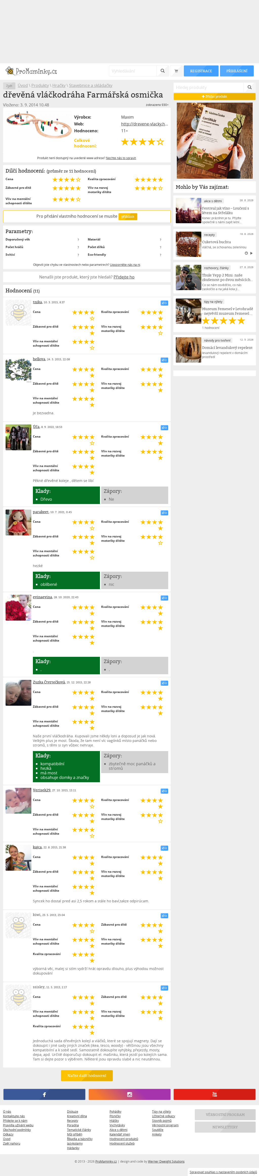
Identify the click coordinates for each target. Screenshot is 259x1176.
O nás (7, 1111)
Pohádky (115, 1111)
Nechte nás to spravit (121, 158)
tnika (37, 302)
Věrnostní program (165, 1125)
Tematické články (79, 1130)
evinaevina (42, 596)
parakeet (41, 511)
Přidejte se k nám (15, 1120)
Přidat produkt (216, 96)
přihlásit (127, 216)
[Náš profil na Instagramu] (129, 1094)
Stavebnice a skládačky (90, 85)
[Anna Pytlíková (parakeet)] (18, 522)
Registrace (201, 70)
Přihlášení (236, 70)
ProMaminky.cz (106, 1161)
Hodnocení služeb (122, 1143)
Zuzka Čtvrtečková (49, 682)
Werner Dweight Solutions (166, 1161)
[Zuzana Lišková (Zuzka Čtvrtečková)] (18, 693)
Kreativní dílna (77, 1116)
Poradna (73, 1125)
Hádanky (73, 1148)
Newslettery (225, 1127)
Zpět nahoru (11, 1143)
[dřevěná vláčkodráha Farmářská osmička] (39, 125)
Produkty (40, 85)
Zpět (9, 86)
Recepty (72, 1120)
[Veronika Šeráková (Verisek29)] (18, 801)
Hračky (59, 85)
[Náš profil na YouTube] (214, 1094)
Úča (36, 426)
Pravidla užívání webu (18, 1125)
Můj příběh (74, 1134)
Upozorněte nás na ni (125, 265)
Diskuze (72, 1111)
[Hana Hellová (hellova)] (18, 370)
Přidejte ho (124, 277)
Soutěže (157, 1130)
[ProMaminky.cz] (33, 71)
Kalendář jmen (120, 1134)
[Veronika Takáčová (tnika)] (18, 313)
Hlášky (114, 1120)
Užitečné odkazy (163, 1116)
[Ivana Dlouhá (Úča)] (18, 437)
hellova (39, 359)
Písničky (115, 1116)
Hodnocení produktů (124, 1139)
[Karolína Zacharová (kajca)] (18, 858)
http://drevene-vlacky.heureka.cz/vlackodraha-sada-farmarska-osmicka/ (144, 124)
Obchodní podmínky (17, 1130)
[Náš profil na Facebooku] (44, 1094)
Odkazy (8, 1134)
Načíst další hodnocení (87, 1075)
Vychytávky (117, 1125)
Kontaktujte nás (14, 1116)
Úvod (23, 85)
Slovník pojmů (161, 1120)
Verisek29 (41, 790)
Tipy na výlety (161, 1111)
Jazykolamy (75, 1143)
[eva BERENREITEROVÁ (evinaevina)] (18, 608)
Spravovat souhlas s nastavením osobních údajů (223, 1172)
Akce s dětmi (118, 1130)
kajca (37, 847)
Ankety (157, 1134)
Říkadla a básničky (80, 1139)
